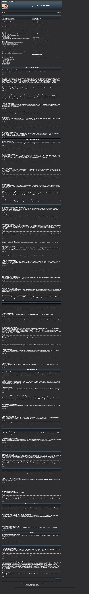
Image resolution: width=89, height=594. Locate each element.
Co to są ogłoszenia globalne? (6, 60)
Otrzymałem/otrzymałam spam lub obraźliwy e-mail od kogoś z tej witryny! (43, 30)
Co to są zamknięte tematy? (6, 63)
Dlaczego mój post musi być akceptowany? (8, 52)
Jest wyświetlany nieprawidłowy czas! (7, 32)
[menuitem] (3, 12)
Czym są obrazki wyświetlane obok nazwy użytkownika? (10, 35)
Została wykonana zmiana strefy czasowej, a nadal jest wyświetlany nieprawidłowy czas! (15, 33)
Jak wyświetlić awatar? (5, 36)
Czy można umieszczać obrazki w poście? (8, 59)
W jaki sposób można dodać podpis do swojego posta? (10, 44)
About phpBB (41, 550)
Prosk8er (43, 583)
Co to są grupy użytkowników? (36, 21)
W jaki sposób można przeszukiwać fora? (38, 38)
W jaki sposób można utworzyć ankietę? (8, 45)
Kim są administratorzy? (35, 19)
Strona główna (4, 1)
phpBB (26, 583)
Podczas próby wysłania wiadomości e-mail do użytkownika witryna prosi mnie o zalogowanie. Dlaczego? (16, 39)
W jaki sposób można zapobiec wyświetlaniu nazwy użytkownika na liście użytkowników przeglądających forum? (15, 31)
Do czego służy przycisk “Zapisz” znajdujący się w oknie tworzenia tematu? (13, 51)
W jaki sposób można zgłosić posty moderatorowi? (9, 50)
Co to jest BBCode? (5, 56)
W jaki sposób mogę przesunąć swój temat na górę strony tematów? (12, 53)
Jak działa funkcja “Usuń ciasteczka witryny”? (9, 26)
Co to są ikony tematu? (5, 64)
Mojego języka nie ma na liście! (6, 34)
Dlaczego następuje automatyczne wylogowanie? (9, 25)
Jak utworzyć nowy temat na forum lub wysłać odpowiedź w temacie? (12, 42)
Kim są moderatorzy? (35, 20)
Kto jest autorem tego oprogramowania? (38, 55)
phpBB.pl (11, 171)
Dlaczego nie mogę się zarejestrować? (8, 21)
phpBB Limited (31, 549)
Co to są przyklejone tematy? (6, 62)
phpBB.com (22, 171)
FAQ (9, 1)
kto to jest (27, 563)
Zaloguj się (13, 1)
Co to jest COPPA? (5, 20)
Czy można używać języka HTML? (7, 57)
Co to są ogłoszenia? (5, 61)
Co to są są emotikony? (5, 58)
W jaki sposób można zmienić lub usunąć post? (9, 43)
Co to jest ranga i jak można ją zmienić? (8, 37)
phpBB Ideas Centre (54, 555)
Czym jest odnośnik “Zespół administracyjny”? (39, 25)
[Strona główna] (11, 6)
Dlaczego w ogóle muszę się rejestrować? (8, 19)
